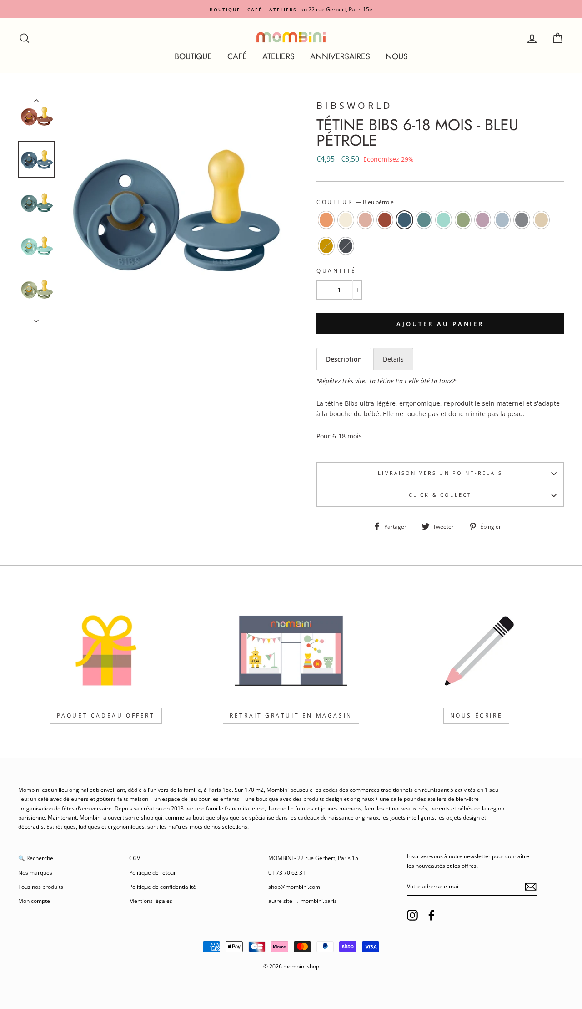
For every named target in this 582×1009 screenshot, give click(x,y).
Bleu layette (502, 220)
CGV (134, 857)
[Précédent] (36, 102)
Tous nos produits (40, 886)
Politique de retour (152, 872)
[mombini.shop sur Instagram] (412, 915)
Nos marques (35, 872)
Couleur (355, 202)
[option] (291, 9)
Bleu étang (424, 220)
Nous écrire (476, 715)
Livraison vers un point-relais (440, 473)
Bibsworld (354, 105)
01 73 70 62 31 (287, 872)
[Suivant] (36, 318)
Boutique (193, 56)
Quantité (336, 271)
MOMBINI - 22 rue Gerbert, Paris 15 (313, 857)
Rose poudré (365, 220)
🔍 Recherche (35, 857)
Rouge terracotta (385, 220)
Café (237, 56)
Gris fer (346, 246)
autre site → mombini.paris (302, 900)
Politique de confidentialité (162, 886)
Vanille (541, 220)
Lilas (483, 220)
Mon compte (34, 900)
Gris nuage (522, 220)
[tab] (343, 359)
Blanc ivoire (346, 220)
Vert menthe (444, 220)
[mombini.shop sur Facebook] (431, 915)
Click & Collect (440, 495)
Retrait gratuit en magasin (291, 715)
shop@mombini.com (294, 886)
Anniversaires (340, 56)
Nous (397, 56)
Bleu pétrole (404, 220)
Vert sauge (463, 220)
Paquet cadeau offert (106, 715)
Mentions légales (150, 900)
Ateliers (278, 56)
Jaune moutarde (326, 246)
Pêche (326, 220)
